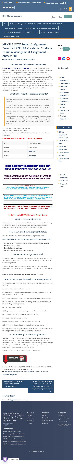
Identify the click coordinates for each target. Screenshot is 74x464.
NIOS (36, 32)
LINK (64, 3)
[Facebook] (4, 7)
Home (5, 24)
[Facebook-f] (4, 424)
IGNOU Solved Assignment (12, 16)
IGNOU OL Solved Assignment (50, 32)
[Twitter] (7, 7)
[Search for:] (61, 17)
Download (32, 151)
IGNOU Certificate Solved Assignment (14, 439)
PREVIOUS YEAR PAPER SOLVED (47, 28)
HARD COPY (29, 32)
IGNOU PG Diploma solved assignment (14, 444)
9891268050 (8, 3)
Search (60, 45)
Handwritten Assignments (11, 36)
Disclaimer (64, 181)
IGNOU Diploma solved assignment (13, 436)
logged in (13, 400)
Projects (29, 423)
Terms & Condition (47, 420)
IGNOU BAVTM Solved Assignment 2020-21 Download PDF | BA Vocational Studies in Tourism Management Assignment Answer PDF (41, 386)
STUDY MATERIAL (9, 28)
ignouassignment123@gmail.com (29, 3)
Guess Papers (65, 83)
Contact (29, 415)
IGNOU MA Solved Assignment (12, 431)
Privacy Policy (46, 418)
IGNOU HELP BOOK (34, 24)
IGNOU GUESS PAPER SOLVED (13, 32)
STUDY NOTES (30, 28)
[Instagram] (13, 7)
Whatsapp (30, 418)
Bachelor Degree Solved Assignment (13, 434)
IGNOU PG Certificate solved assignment (15, 441)
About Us (61, 415)
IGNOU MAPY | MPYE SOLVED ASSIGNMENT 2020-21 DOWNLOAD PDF (14, 384)
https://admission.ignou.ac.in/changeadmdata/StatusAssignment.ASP (26, 239)
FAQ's (44, 415)
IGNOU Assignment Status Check (63, 135)
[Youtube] (10, 7)
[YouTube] (68, 58)
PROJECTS (20, 28)
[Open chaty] (5, 459)
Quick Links (64, 9)
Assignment (30, 420)
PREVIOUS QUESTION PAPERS (52, 24)
